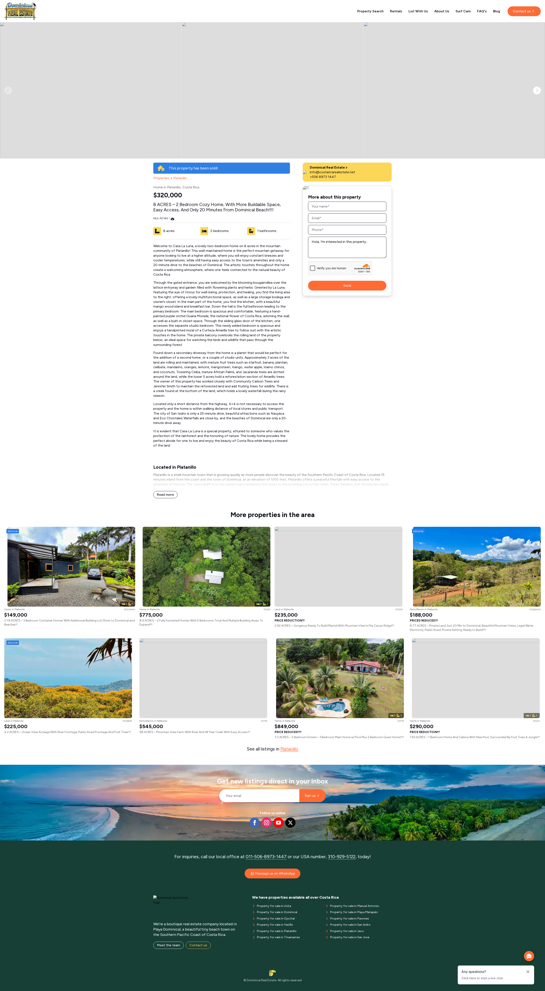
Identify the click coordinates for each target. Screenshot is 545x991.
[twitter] (290, 823)
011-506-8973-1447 (266, 856)
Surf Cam (463, 11)
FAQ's (482, 11)
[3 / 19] (454, 90)
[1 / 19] (90, 90)
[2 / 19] (272, 90)
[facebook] (255, 823)
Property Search (370, 11)
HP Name (217, 768)
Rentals (396, 11)
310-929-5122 (342, 856)
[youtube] (278, 823)
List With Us (418, 11)
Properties (161, 178)
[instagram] (266, 823)
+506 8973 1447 (323, 177)
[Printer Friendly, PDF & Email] (172, 219)
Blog (496, 11)
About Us (441, 11)
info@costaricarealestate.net (332, 172)
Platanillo (180, 178)
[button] (537, 90)
